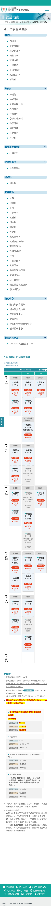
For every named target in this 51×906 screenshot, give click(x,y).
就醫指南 (15, 22)
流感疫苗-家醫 (17, 241)
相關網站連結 (13, 894)
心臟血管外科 (16, 118)
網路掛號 (25, 22)
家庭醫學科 (15, 236)
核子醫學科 (15, 280)
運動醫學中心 (16, 314)
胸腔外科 (14, 128)
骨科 (12, 198)
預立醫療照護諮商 (18, 284)
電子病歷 (23, 887)
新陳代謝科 (15, 50)
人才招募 (24, 891)
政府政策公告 (39, 891)
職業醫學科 (15, 246)
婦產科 (13, 183)
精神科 (13, 222)
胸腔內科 (14, 55)
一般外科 (14, 114)
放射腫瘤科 (15, 275)
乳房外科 (14, 109)
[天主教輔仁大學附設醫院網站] (15, 11)
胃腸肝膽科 (15, 46)
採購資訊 (10, 887)
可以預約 (15, 390)
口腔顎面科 (15, 260)
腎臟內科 (14, 60)
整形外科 (14, 123)
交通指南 (28, 894)
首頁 (6, 22)
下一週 (41, 370)
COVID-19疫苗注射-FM (21, 343)
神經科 (13, 227)
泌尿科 (13, 203)
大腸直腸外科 (16, 104)
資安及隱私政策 (39, 887)
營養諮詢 (14, 319)
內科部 (13, 41)
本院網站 (28, 690)
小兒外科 (14, 133)
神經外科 (14, 99)
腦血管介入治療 (17, 309)
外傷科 (13, 138)
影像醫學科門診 (17, 270)
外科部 (13, 94)
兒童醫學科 (15, 168)
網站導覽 (41, 894)
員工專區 (11, 891)
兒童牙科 (14, 265)
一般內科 (14, 65)
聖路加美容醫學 (17, 304)
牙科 (12, 256)
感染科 (13, 79)
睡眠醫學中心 (16, 328)
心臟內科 (14, 153)
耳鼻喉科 (14, 212)
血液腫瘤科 (15, 70)
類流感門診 (15, 289)
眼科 (12, 208)
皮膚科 (13, 217)
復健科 (13, 232)
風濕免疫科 (15, 74)
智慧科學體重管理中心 (21, 324)
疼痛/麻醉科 (15, 251)
